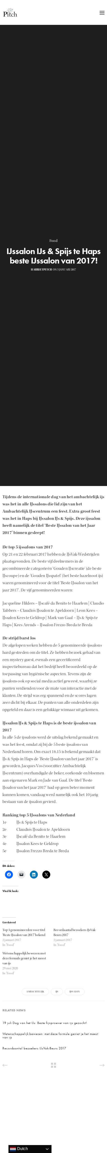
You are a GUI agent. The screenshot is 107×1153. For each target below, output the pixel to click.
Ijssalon (74, 991)
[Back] (53, 1065)
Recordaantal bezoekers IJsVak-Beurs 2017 (34, 1048)
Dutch (22, 1149)
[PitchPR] (9, 12)
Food (53, 241)
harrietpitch (41, 269)
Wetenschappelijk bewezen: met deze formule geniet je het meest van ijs (24, 958)
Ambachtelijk (35, 991)
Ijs (56, 991)
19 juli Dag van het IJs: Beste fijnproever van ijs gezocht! (44, 1023)
